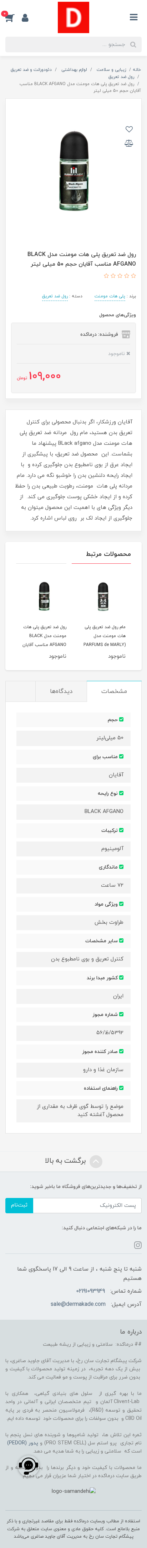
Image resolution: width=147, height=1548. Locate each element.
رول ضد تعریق (55, 296)
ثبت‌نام (19, 1205)
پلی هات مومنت (110, 296)
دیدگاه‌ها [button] (61, 691)
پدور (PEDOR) (22, 1443)
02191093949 (90, 1291)
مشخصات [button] (114, 691)
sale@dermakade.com (78, 1304)
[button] (13, 17)
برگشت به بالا (66, 1161)
